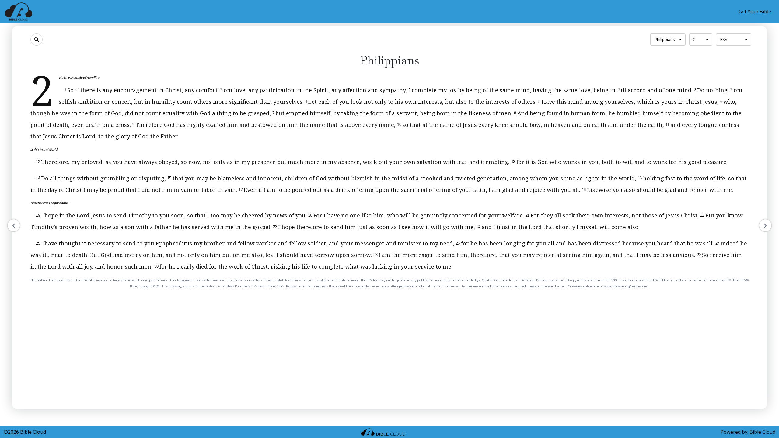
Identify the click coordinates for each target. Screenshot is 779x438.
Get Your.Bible (755, 11)
